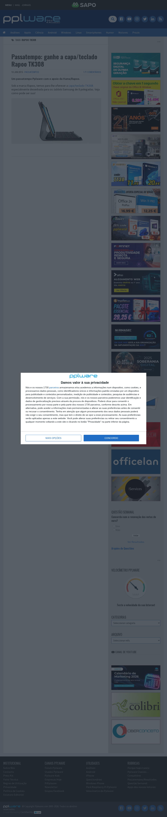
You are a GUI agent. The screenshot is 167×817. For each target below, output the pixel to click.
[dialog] (83, 408)
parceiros (54, 387)
